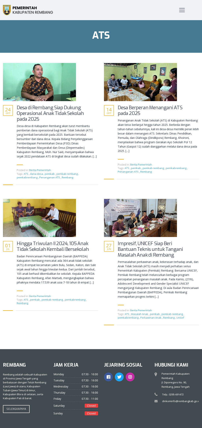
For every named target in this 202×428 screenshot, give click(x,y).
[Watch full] (39, 82)
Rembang (67, 177)
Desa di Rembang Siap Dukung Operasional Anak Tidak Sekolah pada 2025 (50, 113)
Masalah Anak (140, 314)
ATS (26, 174)
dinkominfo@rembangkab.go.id (181, 401)
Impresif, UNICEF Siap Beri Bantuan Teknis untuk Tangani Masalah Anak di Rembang (150, 249)
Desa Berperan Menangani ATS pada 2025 (150, 110)
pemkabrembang (27, 177)
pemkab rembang (67, 174)
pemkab (50, 174)
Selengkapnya (16, 409)
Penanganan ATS (50, 177)
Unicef (180, 317)
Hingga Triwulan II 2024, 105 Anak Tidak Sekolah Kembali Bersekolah (53, 246)
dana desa (37, 174)
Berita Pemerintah (40, 170)
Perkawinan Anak (151, 317)
